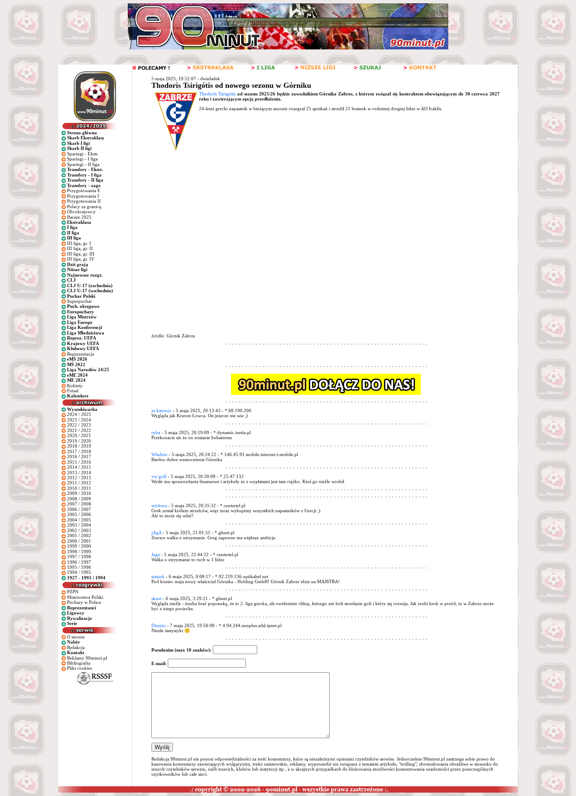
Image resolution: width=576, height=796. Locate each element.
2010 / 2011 (79, 488)
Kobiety (75, 385)
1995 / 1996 (79, 567)
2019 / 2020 (79, 440)
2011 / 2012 (79, 482)
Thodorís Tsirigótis (217, 93)
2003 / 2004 (79, 524)
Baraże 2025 (79, 217)
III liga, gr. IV (80, 258)
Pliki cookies (79, 668)
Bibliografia (78, 663)
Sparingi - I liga (82, 158)
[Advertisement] (311, 215)
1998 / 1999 (79, 551)
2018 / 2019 (79, 445)
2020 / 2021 (79, 435)
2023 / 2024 (79, 419)
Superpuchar (79, 301)
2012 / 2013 (79, 477)
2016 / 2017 (79, 456)
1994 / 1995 (79, 572)
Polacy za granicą (84, 206)
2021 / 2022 (79, 430)
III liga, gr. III (80, 253)
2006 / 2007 (79, 509)
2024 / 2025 (79, 414)
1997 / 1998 (79, 556)
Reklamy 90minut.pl (87, 657)
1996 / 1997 (79, 562)
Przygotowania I (83, 195)
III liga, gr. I (79, 243)
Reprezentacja (80, 353)
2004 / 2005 (79, 519)
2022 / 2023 (79, 424)
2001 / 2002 (79, 535)
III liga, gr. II (80, 248)
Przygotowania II (84, 201)
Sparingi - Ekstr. (83, 153)
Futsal (72, 390)
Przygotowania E (83, 190)
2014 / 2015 (79, 467)
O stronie (76, 636)
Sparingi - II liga (83, 164)
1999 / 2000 (79, 546)
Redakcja (76, 647)
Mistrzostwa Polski (85, 597)
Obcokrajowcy (81, 211)
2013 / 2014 (79, 472)
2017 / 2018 (79, 451)
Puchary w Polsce (84, 602)
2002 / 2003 (79, 530)
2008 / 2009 (79, 498)
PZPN (72, 591)
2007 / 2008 (79, 503)
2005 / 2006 (79, 514)
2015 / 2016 (79, 462)
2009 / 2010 (79, 493)
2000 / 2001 (79, 540)
